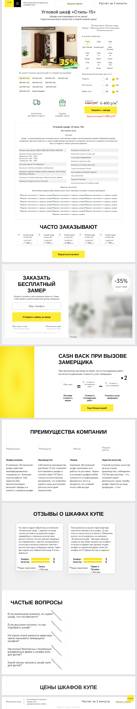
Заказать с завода (100, 110)
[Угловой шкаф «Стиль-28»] (27, 236)
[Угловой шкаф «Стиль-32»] (48, 236)
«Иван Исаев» (75, 707)
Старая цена (89, 101)
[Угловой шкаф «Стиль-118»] (109, 236)
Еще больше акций (97, 407)
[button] (32, 615)
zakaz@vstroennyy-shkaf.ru (36, 704)
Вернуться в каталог (68, 254)
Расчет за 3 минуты (113, 3)
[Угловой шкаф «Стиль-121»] (89, 236)
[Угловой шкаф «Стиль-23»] (68, 236)
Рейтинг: (85, 28)
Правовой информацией (49, 333)
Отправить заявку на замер (37, 316)
